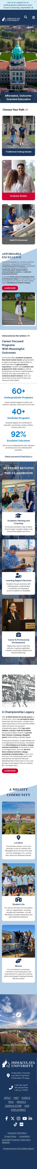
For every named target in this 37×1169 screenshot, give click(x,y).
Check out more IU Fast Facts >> (18, 457)
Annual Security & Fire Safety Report (18, 1149)
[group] (18, 393)
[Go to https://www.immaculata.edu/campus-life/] (18, 892)
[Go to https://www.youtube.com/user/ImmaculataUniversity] (24, 1118)
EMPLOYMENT (18, 1110)
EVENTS (26, 1097)
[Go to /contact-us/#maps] (18, 830)
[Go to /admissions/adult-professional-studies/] (18, 224)
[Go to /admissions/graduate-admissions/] (18, 180)
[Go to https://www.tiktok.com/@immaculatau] (16, 1124)
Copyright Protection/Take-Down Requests (16, 1141)
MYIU (11, 1101)
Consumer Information (17, 1133)
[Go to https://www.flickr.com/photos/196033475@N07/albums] (21, 1124)
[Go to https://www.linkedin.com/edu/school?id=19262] (30, 1118)
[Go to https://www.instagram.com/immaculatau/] (19, 1118)
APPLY (7, 1097)
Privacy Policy (10, 1136)
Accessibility (24, 1136)
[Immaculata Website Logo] (11, 21)
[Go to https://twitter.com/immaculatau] (13, 1118)
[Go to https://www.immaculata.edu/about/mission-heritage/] (18, 954)
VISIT (16, 1097)
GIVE (26, 1106)
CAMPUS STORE (13, 1106)
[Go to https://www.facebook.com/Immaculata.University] (7, 1118)
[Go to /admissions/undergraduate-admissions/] (18, 136)
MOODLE (21, 1101)
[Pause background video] (33, 31)
